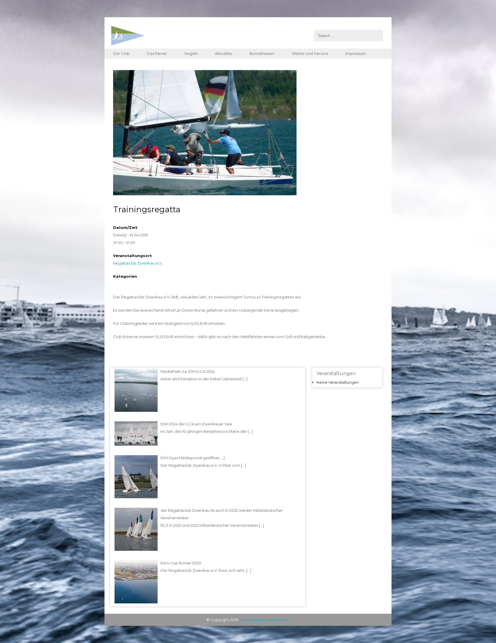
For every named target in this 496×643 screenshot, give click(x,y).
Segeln (191, 53)
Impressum (355, 53)
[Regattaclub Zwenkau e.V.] (247, 35)
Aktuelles (223, 53)
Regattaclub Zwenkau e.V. (137, 263)
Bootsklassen (261, 53)
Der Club (121, 53)
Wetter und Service (310, 53)
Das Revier (157, 53)
